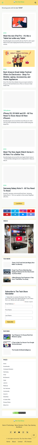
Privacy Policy (6, 402)
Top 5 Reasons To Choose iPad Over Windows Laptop (22, 335)
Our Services (6, 388)
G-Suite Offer (6, 399)
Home (8, 441)
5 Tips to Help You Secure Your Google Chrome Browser (23, 343)
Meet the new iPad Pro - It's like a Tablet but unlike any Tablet (17, 37)
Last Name (8, 315)
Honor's (5, 394)
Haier (4, 380)
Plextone (5, 385)
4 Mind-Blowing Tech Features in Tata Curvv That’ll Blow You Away (23, 278)
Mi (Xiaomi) (6, 377)
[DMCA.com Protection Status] (19, 414)
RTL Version (28, 441)
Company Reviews (8, 369)
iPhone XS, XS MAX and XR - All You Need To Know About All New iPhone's (18, 115)
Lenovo (5, 383)
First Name (8, 310)
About (14, 441)
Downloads (6, 366)
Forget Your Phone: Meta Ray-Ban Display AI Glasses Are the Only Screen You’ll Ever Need (23, 271)
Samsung (5, 372)
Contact (20, 441)
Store (4, 363)
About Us (5, 405)
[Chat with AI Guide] (34, 435)
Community (6, 391)
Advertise (5, 396)
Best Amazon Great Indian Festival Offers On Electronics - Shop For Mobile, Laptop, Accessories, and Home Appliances (17, 75)
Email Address (10, 304)
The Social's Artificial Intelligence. (21, 350)
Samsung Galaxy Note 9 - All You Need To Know (19, 189)
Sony (4, 374)
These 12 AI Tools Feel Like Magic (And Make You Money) (23, 263)
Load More (19, 203)
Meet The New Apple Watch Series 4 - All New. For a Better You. (18, 153)
